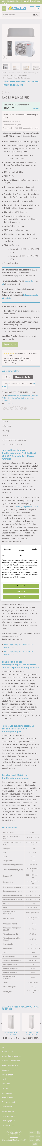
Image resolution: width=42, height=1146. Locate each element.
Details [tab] (34, 549)
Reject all (21, 597)
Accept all (21, 586)
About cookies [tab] (21, 549)
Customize (21, 591)
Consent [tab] (7, 549)
